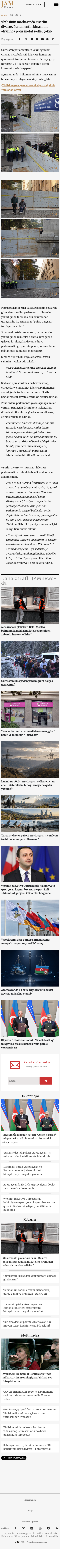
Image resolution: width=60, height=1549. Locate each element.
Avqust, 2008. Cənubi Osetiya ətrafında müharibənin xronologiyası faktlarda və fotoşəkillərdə (27, 1377)
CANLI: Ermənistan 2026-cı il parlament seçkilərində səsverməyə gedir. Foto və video (28, 1395)
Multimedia (30, 1335)
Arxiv (5, 15)
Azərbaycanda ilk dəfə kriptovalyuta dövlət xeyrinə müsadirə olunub (27, 991)
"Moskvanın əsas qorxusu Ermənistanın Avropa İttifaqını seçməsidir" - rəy (25, 941)
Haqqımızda (30, 1500)
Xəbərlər (30, 1219)
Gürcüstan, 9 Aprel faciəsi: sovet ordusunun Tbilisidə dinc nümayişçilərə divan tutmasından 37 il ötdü (30, 1413)
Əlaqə (30, 1511)
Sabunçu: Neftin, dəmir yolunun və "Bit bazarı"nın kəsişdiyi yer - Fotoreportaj (27, 1447)
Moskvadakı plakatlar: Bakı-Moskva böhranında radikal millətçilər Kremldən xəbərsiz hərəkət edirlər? (25, 630)
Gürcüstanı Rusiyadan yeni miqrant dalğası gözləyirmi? (27, 682)
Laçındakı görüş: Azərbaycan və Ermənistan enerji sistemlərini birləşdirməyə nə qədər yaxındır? (28, 785)
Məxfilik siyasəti (30, 1521)
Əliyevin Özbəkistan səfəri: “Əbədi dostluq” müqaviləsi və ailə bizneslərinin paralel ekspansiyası (27, 1044)
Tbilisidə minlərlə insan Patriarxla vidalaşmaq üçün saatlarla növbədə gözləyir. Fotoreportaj (24, 1431)
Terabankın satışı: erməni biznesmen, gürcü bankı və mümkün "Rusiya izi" (28, 733)
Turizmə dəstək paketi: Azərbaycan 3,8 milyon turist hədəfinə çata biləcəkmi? (29, 837)
